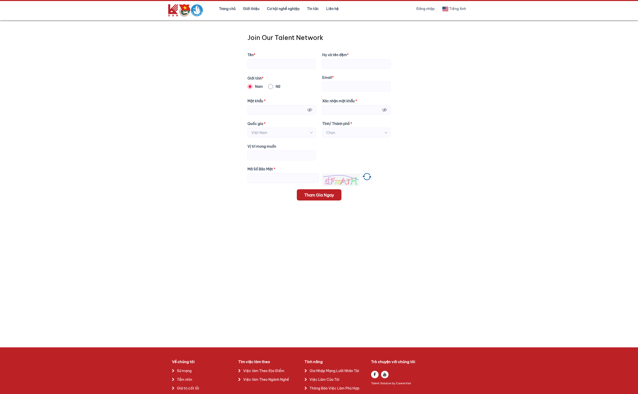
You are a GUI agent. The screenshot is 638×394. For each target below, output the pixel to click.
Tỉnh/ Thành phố (337, 123)
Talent (375, 383)
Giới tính (255, 78)
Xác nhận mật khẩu (339, 101)
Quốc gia (256, 123)
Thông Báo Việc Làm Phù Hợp (334, 388)
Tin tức (313, 8)
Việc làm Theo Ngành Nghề (266, 379)
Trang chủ (227, 8)
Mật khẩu (256, 101)
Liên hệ (332, 8)
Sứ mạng (184, 371)
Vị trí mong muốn (261, 146)
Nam (259, 86)
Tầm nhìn (184, 379)
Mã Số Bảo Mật (261, 169)
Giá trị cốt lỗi (188, 388)
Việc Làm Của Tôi (324, 379)
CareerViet (403, 383)
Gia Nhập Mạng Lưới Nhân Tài (334, 371)
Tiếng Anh (457, 8)
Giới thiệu (251, 8)
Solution (386, 383)
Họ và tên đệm (335, 55)
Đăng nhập (425, 8)
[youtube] (385, 374)
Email (328, 77)
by (394, 383)
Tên (251, 55)
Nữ (278, 86)
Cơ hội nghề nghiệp (283, 8)
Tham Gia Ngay (319, 195)
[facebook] (375, 374)
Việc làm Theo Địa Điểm (263, 371)
